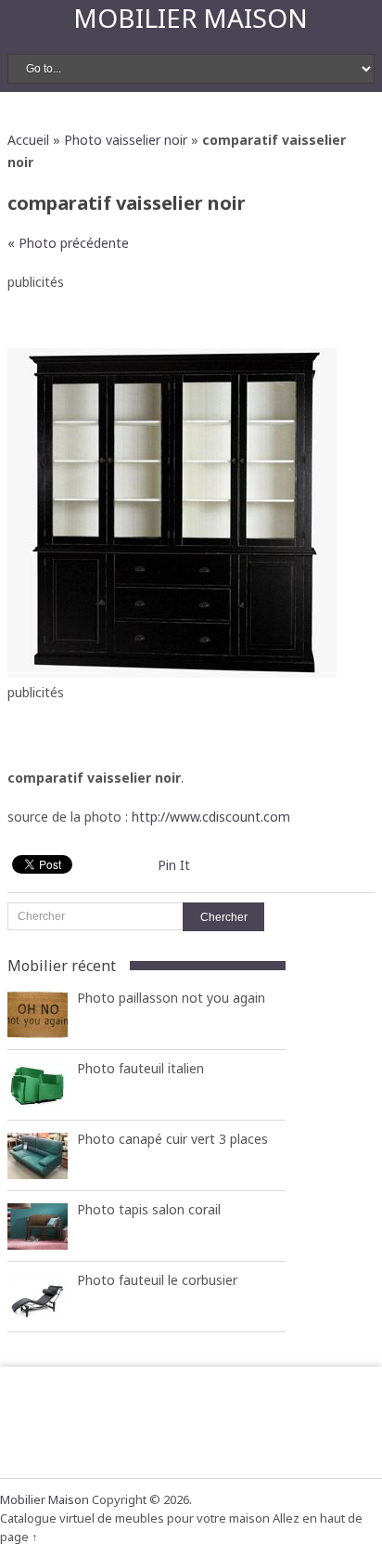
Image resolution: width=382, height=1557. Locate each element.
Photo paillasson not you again (171, 997)
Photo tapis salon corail (149, 1209)
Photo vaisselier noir (125, 140)
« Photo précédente (68, 243)
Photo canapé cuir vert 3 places (172, 1139)
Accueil (28, 140)
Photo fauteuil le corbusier (157, 1280)
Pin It (174, 865)
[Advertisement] (194, 315)
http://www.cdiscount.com (211, 816)
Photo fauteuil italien (140, 1068)
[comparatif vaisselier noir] (172, 672)
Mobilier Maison (190, 17)
